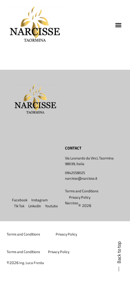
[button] (118, 25)
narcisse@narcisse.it (81, 178)
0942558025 (75, 172)
